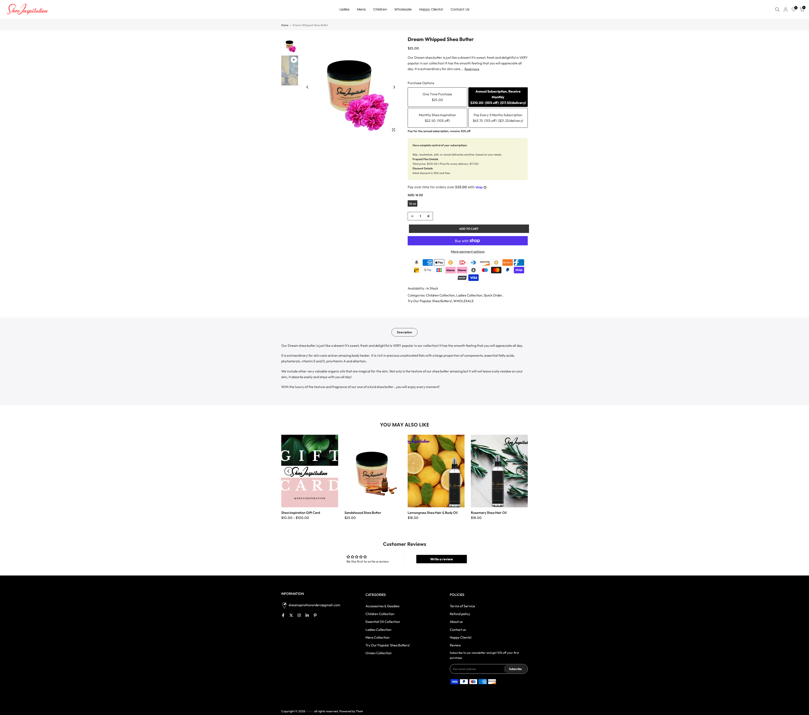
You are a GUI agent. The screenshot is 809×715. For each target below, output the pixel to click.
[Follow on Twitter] (291, 615)
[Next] (394, 87)
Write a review (441, 559)
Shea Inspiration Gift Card (300, 512)
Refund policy (460, 614)
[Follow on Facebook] (283, 615)
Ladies (344, 9)
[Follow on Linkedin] (307, 615)
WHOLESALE (463, 301)
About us (456, 621)
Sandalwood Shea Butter (362, 512)
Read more (472, 69)
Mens (361, 9)
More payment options (468, 251)
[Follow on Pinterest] (315, 615)
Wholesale (403, 9)
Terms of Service (462, 606)
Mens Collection (378, 637)
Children (380, 9)
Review (455, 645)
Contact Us (460, 9)
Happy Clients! (431, 9)
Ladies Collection (469, 295)
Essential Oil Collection (383, 621)
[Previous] (307, 87)
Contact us (458, 629)
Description (404, 332)
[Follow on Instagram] (299, 615)
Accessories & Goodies (382, 606)
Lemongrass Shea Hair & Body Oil (433, 512)
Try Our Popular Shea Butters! (430, 301)
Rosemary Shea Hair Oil (489, 512)
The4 (359, 711)
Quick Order (493, 295)
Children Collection (440, 295)
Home (284, 25)
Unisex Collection (379, 653)
